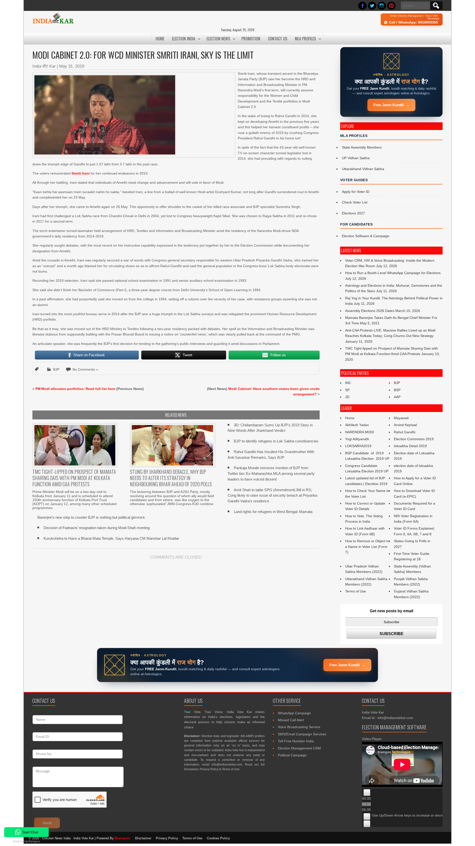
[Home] (53, 23)
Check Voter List (354, 202)
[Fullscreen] (367, 823)
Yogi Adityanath (357, 439)
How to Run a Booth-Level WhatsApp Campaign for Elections (393, 273)
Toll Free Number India (296, 741)
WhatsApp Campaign (294, 713)
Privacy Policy (209, 769)
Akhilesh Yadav (357, 425)
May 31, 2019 (71, 66)
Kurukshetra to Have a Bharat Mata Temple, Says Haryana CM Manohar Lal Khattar (111, 538)
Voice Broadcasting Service (299, 727)
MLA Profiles (305, 39)
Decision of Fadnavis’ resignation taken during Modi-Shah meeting (97, 528)
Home (160, 39)
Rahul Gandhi (404, 432)
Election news (218, 39)
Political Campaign (292, 755)
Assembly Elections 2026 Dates (369, 311)
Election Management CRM (299, 748)
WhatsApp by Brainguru (26, 841)
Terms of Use (355, 591)
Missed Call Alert (291, 720)
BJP (56, 369)
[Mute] (367, 816)
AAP (397, 397)
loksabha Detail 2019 (410, 446)
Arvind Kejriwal (405, 425)
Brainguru (122, 838)
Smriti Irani (80, 173)
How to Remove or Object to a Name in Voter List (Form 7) (367, 546)
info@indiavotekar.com (227, 764)
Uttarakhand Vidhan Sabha (363, 169)
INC (348, 383)
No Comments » (85, 369)
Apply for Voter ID (355, 192)
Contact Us (277, 39)
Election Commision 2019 (414, 439)
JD (347, 397)
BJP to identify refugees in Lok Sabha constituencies (276, 441)
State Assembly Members (362, 147)
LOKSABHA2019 (358, 446)
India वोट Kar (44, 66)
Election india (183, 39)
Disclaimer (191, 769)
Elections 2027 (353, 213)
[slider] (417, 815)
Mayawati (401, 418)
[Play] (367, 792)
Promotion (250, 39)
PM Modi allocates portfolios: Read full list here (75, 389)
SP (347, 390)
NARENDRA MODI (359, 432)
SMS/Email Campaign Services (302, 734)
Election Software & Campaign (365, 236)
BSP (397, 390)
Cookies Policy (218, 838)
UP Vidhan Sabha (356, 158)
